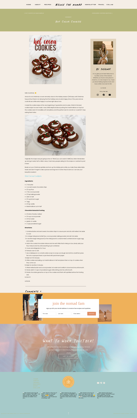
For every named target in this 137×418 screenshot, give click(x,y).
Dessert (68, 17)
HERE (69, 159)
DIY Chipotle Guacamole (35, 13)
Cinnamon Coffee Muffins (102, 13)
